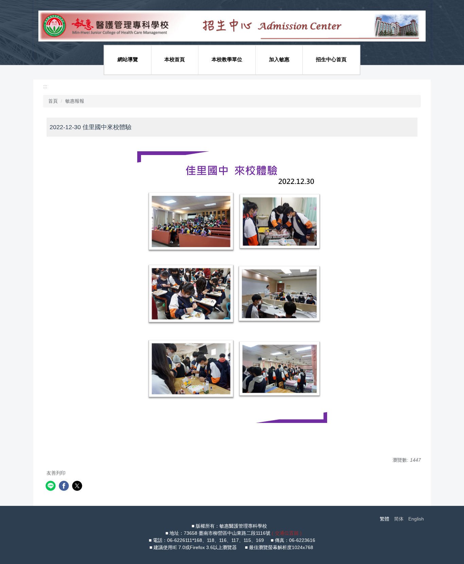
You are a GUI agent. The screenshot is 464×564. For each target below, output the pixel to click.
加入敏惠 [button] (279, 59)
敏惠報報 (74, 101)
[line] (51, 487)
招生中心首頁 (331, 59)
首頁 (53, 101)
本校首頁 (174, 59)
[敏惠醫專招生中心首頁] (232, 25)
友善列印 (56, 473)
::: (40, 3)
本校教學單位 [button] (227, 59)
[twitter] (78, 487)
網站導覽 (128, 59)
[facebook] (65, 487)
